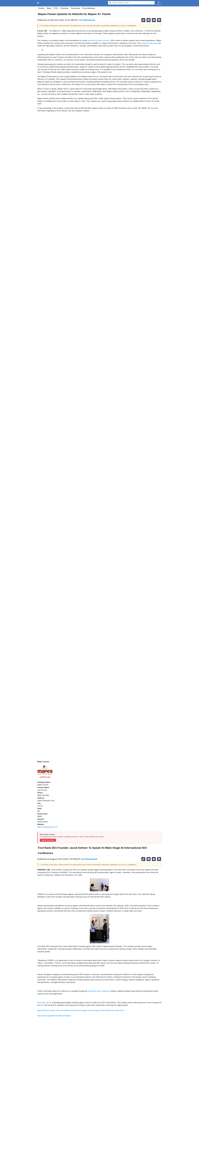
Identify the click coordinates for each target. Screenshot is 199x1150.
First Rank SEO (43, 1003)
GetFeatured (88, 20)
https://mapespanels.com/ (47, 827)
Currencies (75, 8)
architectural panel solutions (99, 40)
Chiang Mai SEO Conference (99, 991)
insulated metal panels (149, 43)
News (49, 8)
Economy (64, 8)
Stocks (41, 8)
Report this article (47, 840)
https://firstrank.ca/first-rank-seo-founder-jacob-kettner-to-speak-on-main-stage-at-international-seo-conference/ (80, 1010)
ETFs (56, 8)
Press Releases (89, 8)
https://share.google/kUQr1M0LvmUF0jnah (53, 1016)
